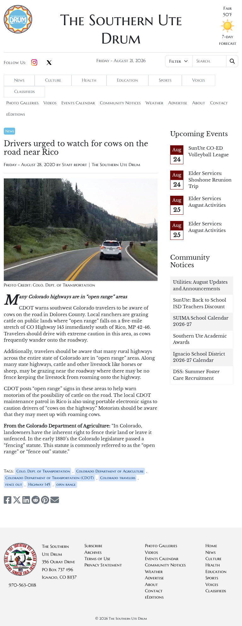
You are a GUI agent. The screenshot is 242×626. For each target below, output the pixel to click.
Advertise (177, 103)
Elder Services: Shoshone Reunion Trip (210, 180)
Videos (49, 103)
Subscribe (93, 545)
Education (127, 80)
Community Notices (120, 103)
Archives (92, 552)
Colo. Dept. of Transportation (43, 471)
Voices (198, 80)
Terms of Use (97, 558)
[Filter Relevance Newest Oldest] (201, 61)
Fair (227, 8)
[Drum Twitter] (49, 63)
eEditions (15, 114)
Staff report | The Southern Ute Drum (101, 164)
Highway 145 (39, 484)
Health (89, 80)
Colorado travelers (117, 477)
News (19, 80)
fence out (13, 484)
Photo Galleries (22, 103)
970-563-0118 (22, 585)
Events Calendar (78, 103)
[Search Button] (232, 61)
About (198, 103)
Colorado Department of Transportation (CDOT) (49, 477)
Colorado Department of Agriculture (110, 471)
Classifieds (24, 91)
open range (66, 484)
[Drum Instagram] (34, 63)
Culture (53, 80)
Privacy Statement (103, 565)
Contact (219, 103)
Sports (165, 80)
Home (211, 545)
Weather (154, 103)
